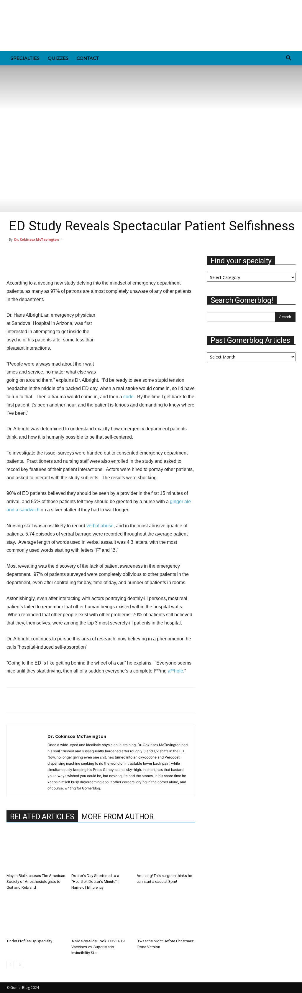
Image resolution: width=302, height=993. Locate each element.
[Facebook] (10, 4)
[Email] (53, 700)
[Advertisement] (188, 30)
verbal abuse (100, 525)
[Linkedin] (30, 4)
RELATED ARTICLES (42, 816)
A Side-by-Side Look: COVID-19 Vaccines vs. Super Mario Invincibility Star (97, 947)
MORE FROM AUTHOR (117, 816)
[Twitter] (59, 4)
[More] (181, 262)
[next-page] (19, 964)
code (128, 396)
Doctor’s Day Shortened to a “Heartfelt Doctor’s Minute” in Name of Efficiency (96, 881)
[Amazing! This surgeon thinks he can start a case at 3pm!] (166, 850)
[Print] (67, 700)
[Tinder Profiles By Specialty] (35, 915)
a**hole (175, 670)
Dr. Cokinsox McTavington (36, 239)
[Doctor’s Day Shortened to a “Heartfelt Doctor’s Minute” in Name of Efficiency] (100, 850)
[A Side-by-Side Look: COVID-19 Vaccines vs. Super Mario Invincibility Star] (100, 915)
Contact (88, 58)
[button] (288, 59)
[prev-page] (10, 964)
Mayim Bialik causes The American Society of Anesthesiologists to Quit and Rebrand (35, 881)
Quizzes (58, 58)
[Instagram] (20, 4)
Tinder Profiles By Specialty (29, 941)
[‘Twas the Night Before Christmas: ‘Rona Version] (166, 915)
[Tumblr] (49, 4)
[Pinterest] (40, 4)
